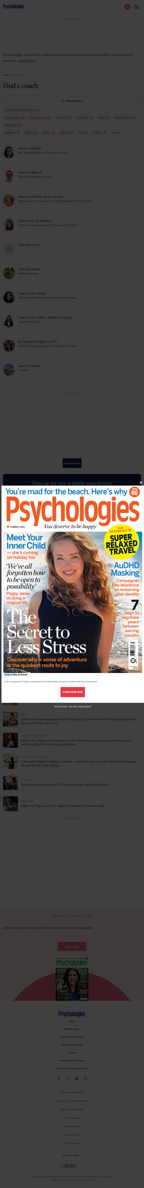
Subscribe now (73, 692)
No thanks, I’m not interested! (72, 706)
